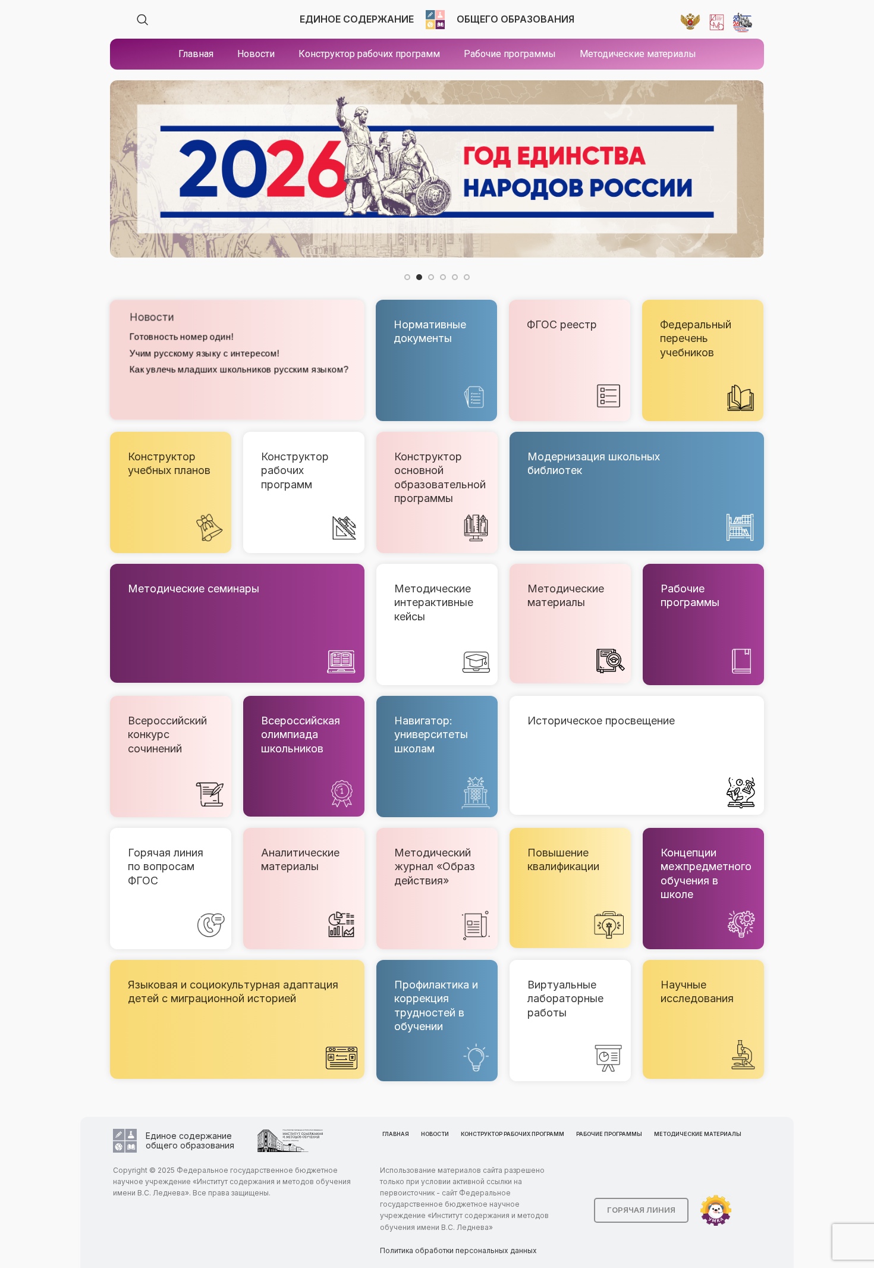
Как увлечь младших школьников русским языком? (238, 369)
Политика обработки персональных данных (458, 1250)
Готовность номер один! (180, 337)
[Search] (143, 20)
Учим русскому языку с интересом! (204, 353)
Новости (151, 317)
